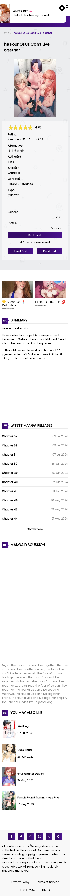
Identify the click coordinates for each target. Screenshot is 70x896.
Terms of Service (47, 882)
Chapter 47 (10, 491)
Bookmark (35, 235)
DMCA (46, 890)
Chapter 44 (10, 519)
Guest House (25, 750)
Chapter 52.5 (10, 436)
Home (5, 32)
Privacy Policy (20, 882)
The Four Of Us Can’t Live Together (32, 32)
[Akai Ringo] (10, 737)
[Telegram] (58, 836)
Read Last (49, 251)
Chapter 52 (9, 445)
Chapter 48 (10, 482)
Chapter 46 (10, 500)
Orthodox (14, 173)
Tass (11, 162)
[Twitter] (21, 836)
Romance (26, 184)
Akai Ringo (24, 726)
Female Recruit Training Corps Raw (38, 797)
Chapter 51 (9, 454)
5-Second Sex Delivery (31, 773)
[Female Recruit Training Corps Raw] (10, 809)
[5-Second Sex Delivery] (10, 785)
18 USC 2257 (28, 890)
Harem (12, 184)
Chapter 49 (10, 473)
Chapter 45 (10, 509)
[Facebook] (11, 836)
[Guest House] (10, 761)
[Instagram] (39, 836)
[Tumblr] (49, 836)
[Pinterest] (30, 836)
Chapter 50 (9, 464)
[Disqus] (35, 603)
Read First (20, 251)
